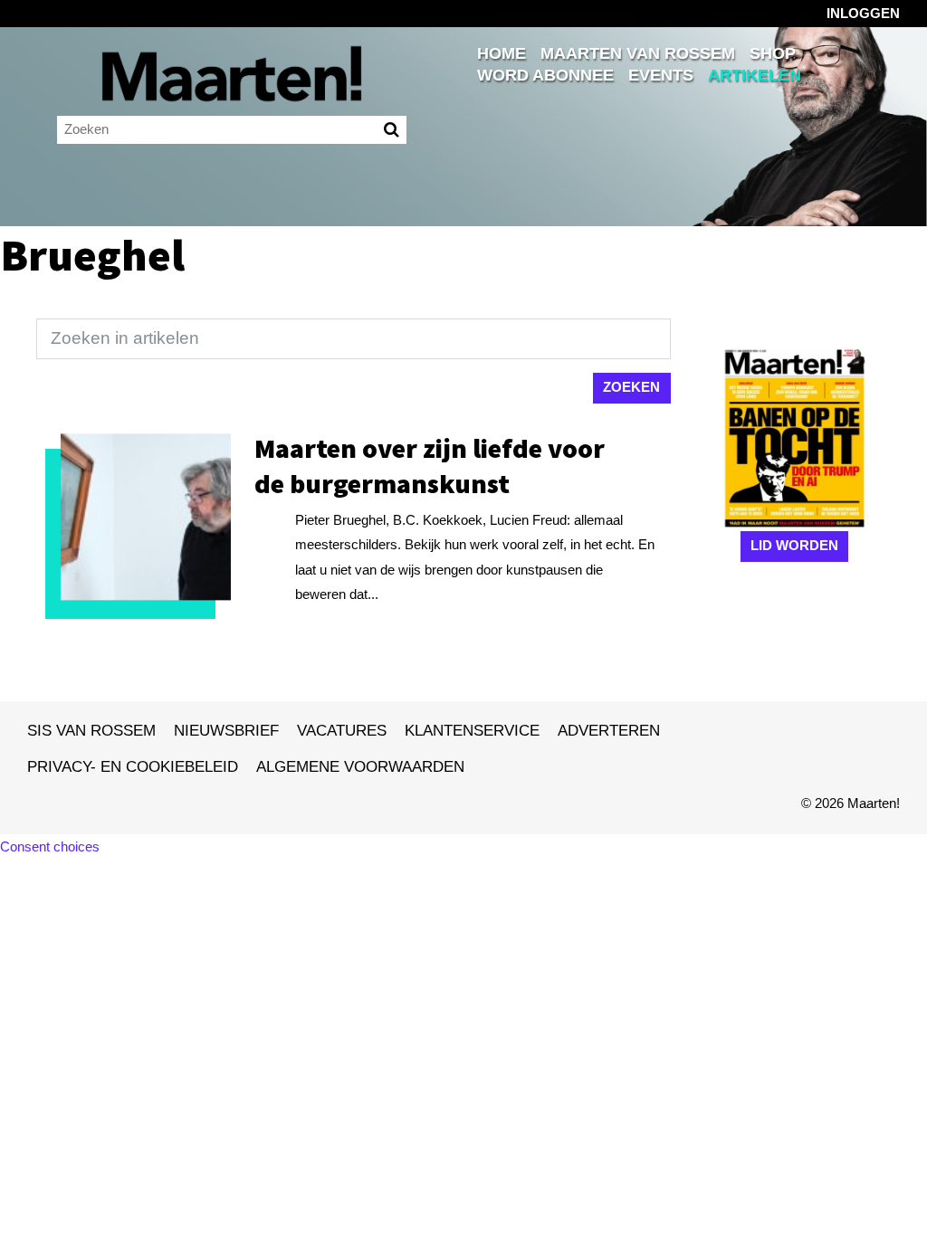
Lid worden (794, 545)
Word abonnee (545, 75)
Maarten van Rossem (637, 53)
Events (660, 75)
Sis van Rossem (91, 730)
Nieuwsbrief (226, 730)
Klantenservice (472, 730)
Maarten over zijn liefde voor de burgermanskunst (429, 465)
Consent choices (50, 846)
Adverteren (609, 730)
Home (501, 53)
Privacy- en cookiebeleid (132, 766)
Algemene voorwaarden (360, 766)
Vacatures (342, 730)
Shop (773, 53)
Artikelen (754, 75)
